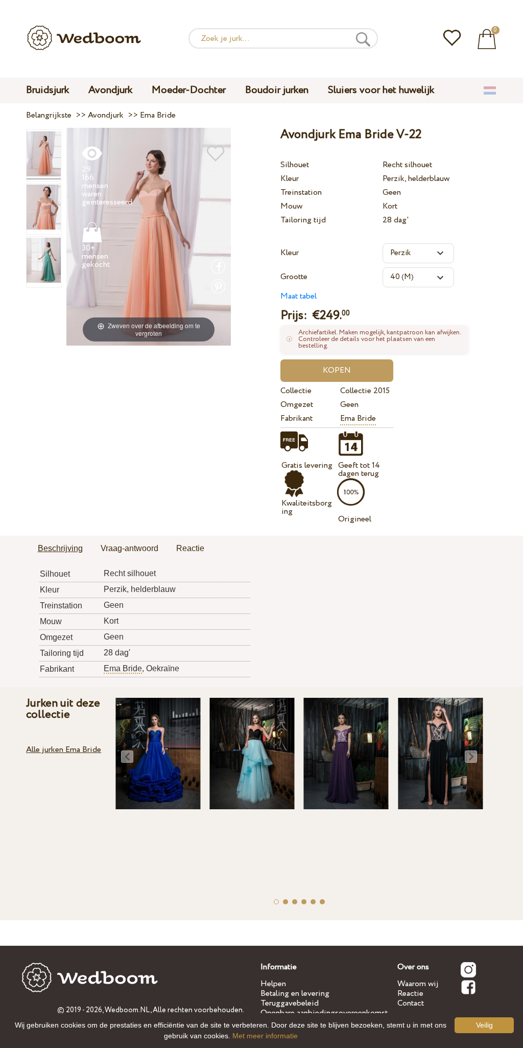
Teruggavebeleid (289, 1003)
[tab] (60, 549)
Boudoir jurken (276, 90)
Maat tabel (298, 296)
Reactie (410, 993)
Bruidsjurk (47, 90)
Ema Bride (358, 418)
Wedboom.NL (127, 1010)
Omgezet (296, 404)
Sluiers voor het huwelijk (381, 90)
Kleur (289, 179)
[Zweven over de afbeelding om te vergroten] (148, 236)
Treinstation (301, 192)
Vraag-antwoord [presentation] (129, 548)
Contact (410, 1003)
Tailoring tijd (303, 220)
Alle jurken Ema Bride (63, 750)
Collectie (296, 391)
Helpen (273, 984)
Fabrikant (296, 418)
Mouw (291, 206)
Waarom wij (418, 984)
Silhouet (294, 165)
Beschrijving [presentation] (60, 548)
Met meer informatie (265, 1036)
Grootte (293, 277)
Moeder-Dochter (189, 90)
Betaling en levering (294, 993)
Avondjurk (110, 90)
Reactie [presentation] (190, 548)
